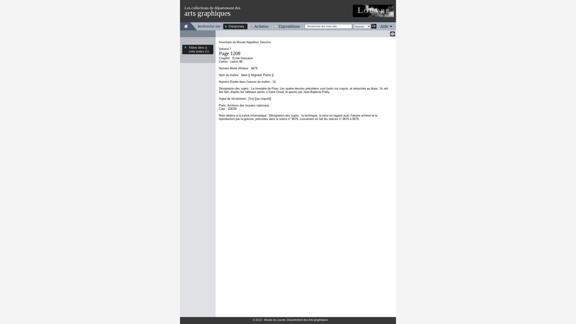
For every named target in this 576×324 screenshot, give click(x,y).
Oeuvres (236, 26)
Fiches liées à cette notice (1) (199, 49)
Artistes (261, 26)
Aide (384, 26)
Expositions (289, 26)
